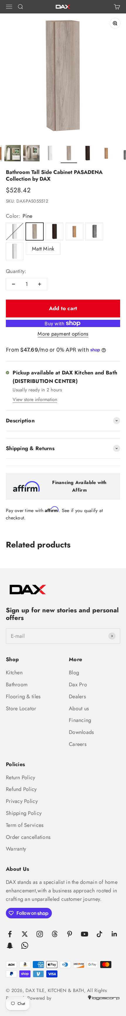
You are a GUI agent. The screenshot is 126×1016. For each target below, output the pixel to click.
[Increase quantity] (39, 284)
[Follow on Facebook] (10, 934)
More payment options (63, 334)
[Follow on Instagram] (40, 934)
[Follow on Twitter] (25, 934)
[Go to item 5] (69, 154)
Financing (80, 720)
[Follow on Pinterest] (70, 934)
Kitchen (14, 672)
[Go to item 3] (31, 154)
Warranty (16, 849)
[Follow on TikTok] (99, 934)
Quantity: (16, 271)
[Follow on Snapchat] (10, 945)
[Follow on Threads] (55, 934)
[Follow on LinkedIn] (114, 934)
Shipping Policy (24, 813)
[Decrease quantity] (13, 284)
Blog (74, 672)
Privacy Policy (22, 801)
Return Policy (20, 777)
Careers (77, 744)
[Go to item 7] (106, 154)
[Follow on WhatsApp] (25, 945)
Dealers (77, 696)
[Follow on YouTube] (84, 934)
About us (79, 708)
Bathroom (17, 684)
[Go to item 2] (12, 154)
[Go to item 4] (50, 154)
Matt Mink (43, 249)
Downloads (81, 732)
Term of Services (24, 825)
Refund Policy (21, 789)
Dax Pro (78, 684)
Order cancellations (28, 837)
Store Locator (21, 708)
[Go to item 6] (87, 154)
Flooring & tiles (23, 696)
